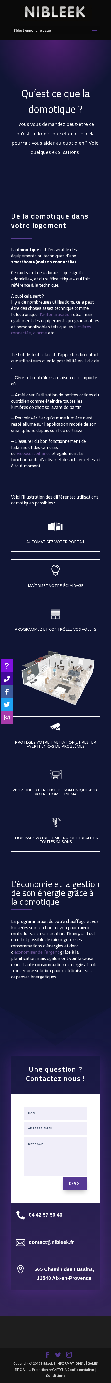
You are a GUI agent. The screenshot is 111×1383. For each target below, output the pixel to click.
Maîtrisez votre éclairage (55, 585)
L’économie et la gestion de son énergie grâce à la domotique (55, 893)
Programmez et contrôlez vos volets (55, 629)
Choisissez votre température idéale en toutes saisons (55, 839)
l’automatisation (56, 314)
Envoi (75, 1183)
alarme (40, 332)
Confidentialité (80, 1369)
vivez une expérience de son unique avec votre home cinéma (55, 791)
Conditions (55, 1375)
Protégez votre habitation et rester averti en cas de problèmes (55, 744)
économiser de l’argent (36, 952)
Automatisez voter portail (55, 541)
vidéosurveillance (34, 453)
